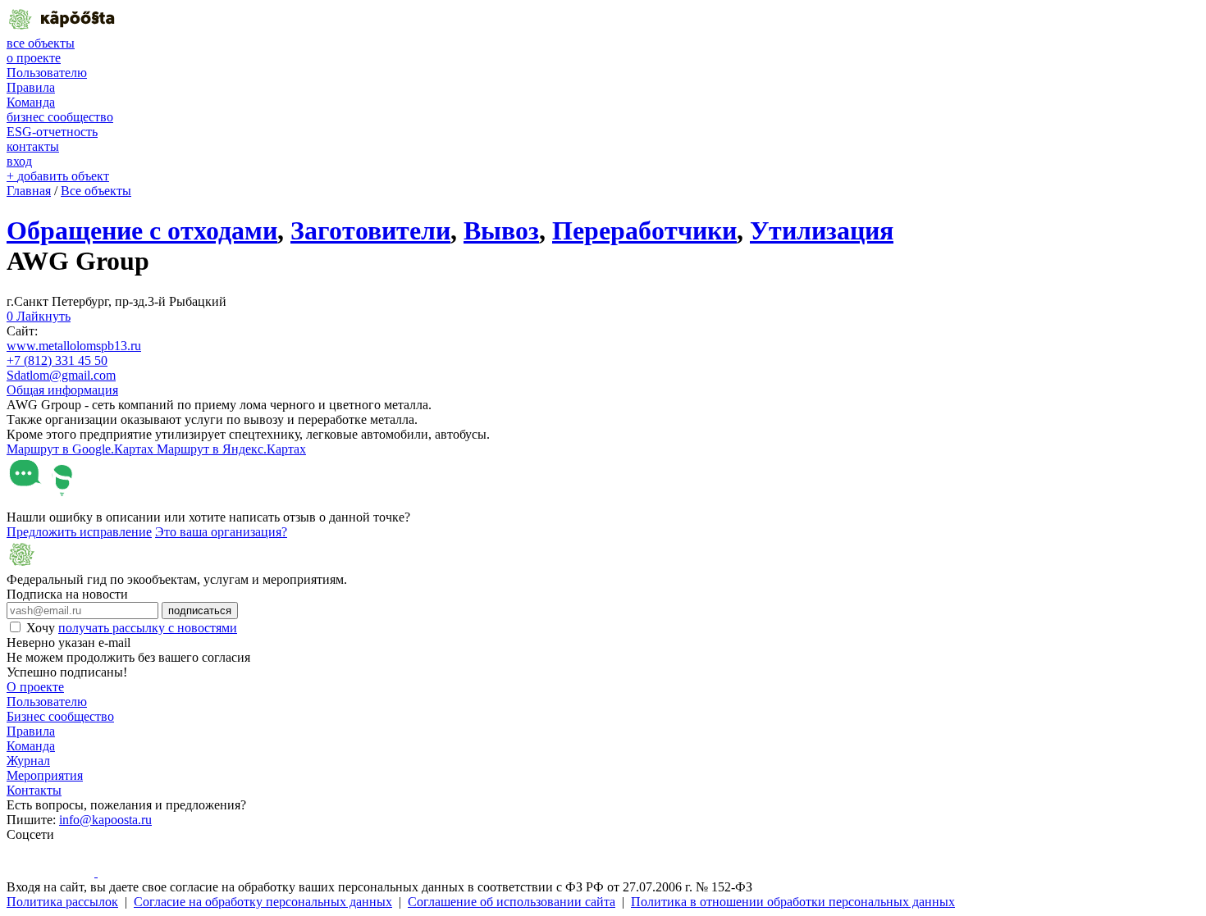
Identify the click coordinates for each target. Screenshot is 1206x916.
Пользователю (47, 73)
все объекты (41, 43)
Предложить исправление (79, 532)
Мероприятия (45, 775)
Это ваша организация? (221, 532)
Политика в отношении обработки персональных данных (793, 902)
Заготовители (370, 230)
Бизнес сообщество (60, 716)
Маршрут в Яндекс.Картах (231, 449)
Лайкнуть (39, 316)
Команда (31, 102)
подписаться (199, 610)
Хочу (131, 628)
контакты (33, 146)
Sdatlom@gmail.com (61, 375)
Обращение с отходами (142, 230)
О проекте (35, 687)
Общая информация (62, 390)
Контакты (34, 790)
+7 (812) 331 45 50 (57, 360)
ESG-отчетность (52, 132)
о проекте (34, 58)
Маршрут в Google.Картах (82, 449)
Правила (31, 87)
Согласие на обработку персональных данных (263, 902)
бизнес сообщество (60, 117)
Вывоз (501, 230)
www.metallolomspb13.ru (74, 346)
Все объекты (96, 191)
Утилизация (821, 230)
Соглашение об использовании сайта (511, 902)
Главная (29, 191)
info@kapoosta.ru (105, 820)
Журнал (28, 761)
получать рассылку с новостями (147, 628)
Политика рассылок (62, 902)
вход (19, 161)
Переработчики (644, 230)
